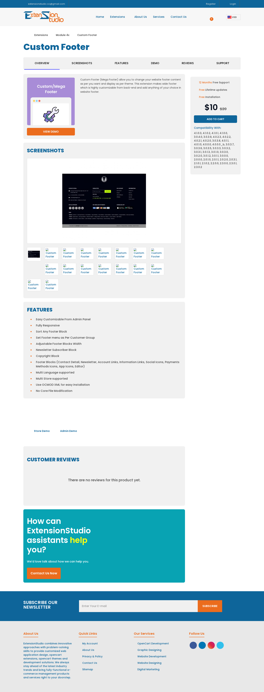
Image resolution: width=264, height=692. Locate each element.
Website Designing (149, 663)
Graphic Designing (149, 650)
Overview (42, 63)
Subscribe (209, 606)
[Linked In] (202, 645)
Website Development (151, 656)
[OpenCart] (220, 645)
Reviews (188, 63)
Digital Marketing (148, 669)
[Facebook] (193, 645)
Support (222, 63)
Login (232, 4)
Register (210, 4)
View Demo (51, 131)
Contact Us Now (44, 573)
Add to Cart (215, 119)
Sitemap (87, 669)
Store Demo (41, 431)
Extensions (41, 35)
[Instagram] (211, 645)
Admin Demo (68, 431)
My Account (90, 643)
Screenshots (82, 63)
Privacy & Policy (92, 656)
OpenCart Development (153, 643)
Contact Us (89, 663)
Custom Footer (87, 35)
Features (121, 63)
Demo (155, 63)
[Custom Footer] (34, 254)
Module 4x (62, 35)
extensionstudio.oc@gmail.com (46, 4)
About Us (88, 650)
